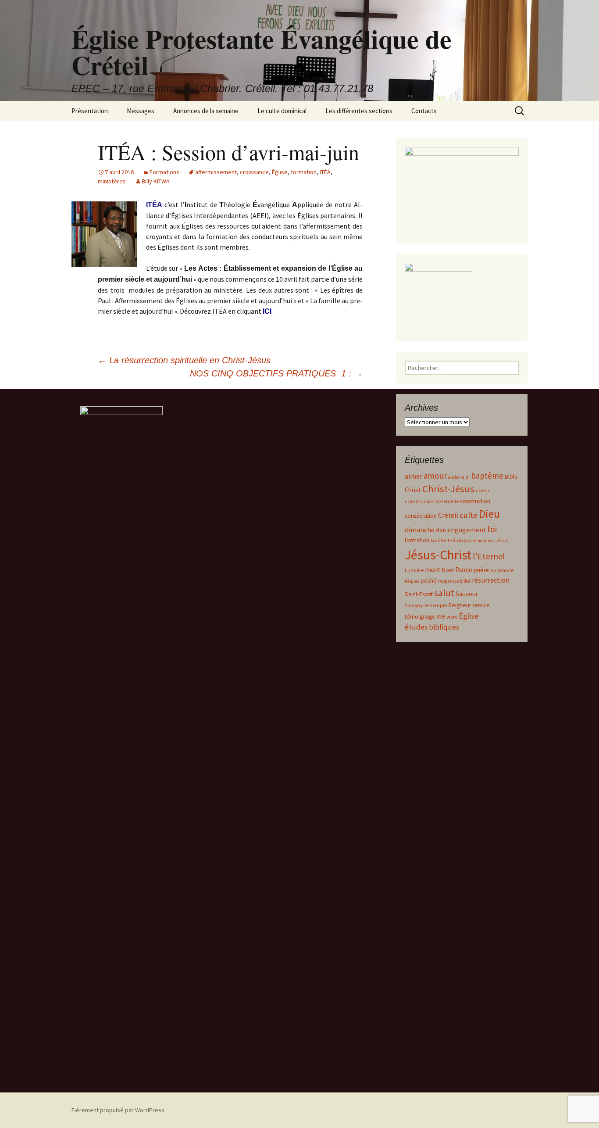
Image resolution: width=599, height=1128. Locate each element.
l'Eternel (489, 556)
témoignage (420, 616)
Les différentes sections (358, 111)
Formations (164, 172)
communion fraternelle (432, 501)
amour (435, 475)
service (481, 605)
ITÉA (325, 172)
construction (475, 501)
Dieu (489, 514)
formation (304, 172)
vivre (451, 616)
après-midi (459, 477)
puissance (501, 570)
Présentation (89, 111)
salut (444, 593)
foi (492, 528)
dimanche (420, 529)
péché (429, 580)
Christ (413, 490)
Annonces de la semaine (206, 111)
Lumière (414, 570)
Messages (140, 111)
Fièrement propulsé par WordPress (117, 1110)
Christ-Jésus (448, 489)
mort (433, 569)
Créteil (448, 515)
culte (469, 515)
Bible (511, 476)
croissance (254, 172)
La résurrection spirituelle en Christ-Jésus (184, 360)
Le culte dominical (282, 111)
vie (441, 616)
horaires (486, 541)
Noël (448, 570)
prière (481, 570)
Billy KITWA (156, 181)
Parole (463, 570)
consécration (421, 515)
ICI (267, 311)
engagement (466, 530)
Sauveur (467, 594)
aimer (413, 476)
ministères (112, 181)
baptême (487, 475)
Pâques (412, 581)
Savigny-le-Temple (426, 605)
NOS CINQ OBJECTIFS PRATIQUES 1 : (276, 373)
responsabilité (454, 580)
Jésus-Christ (438, 555)
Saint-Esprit (419, 594)
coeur (482, 490)
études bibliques (432, 627)
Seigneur (459, 605)
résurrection (491, 580)
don (441, 530)
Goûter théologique (453, 540)
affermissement (216, 172)
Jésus (501, 540)
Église (280, 172)
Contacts (424, 111)
